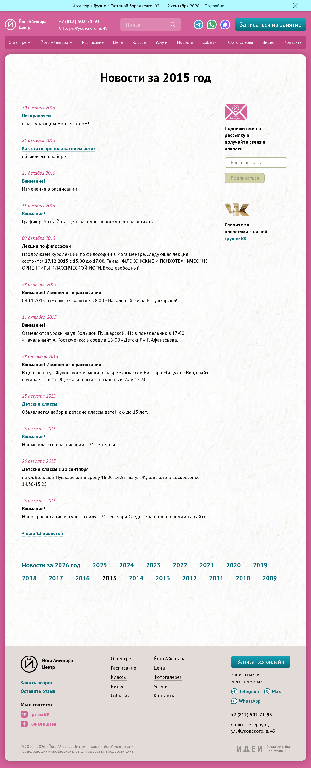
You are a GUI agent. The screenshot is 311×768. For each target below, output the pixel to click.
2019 (260, 565)
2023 (153, 565)
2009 (269, 578)
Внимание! (33, 181)
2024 (126, 565)
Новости (185, 42)
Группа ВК (40, 714)
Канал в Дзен (43, 724)
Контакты (293, 42)
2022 (180, 565)
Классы (139, 42)
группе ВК (236, 238)
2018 (29, 578)
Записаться (270, 24)
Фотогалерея (240, 42)
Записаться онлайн (260, 661)
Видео (268, 42)
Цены (118, 42)
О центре (17, 42)
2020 (233, 565)
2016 (82, 578)
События (210, 42)
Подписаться (245, 178)
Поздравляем (36, 115)
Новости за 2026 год (51, 565)
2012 (189, 578)
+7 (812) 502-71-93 (79, 21)
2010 (243, 578)
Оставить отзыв (38, 691)
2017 (56, 578)
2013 (163, 578)
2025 (100, 565)
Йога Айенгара (54, 42)
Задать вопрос (37, 682)
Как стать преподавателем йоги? (58, 148)
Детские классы (39, 404)
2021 (206, 565)
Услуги (161, 42)
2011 (216, 578)
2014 (136, 578)
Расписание (93, 42)
